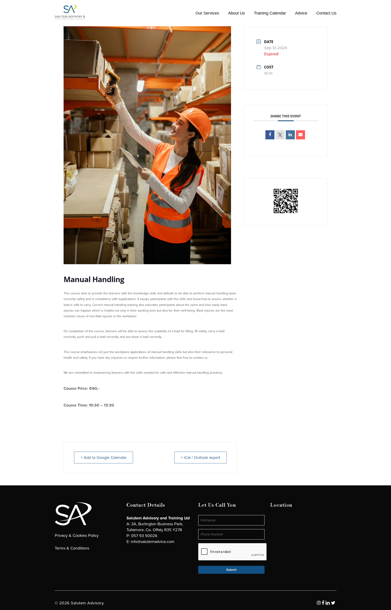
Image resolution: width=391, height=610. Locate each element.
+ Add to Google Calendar (103, 457)
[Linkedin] (290, 134)
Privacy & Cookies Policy (77, 535)
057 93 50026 (144, 536)
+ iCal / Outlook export (200, 457)
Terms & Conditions (72, 548)
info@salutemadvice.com (152, 542)
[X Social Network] (280, 134)
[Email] (300, 134)
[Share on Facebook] (269, 134)
